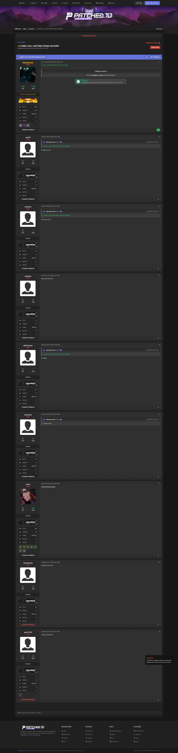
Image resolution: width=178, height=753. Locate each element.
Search (65, 3)
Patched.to (159, 29)
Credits (45, 3)
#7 (159, 483)
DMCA (113, 734)
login (100, 75)
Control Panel (139, 731)
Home (23, 3)
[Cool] (24, 125)
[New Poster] (24, 550)
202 (35, 106)
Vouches (77, 3)
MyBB (149, 750)
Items (137, 741)
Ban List (89, 734)
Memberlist (66, 734)
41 (35, 181)
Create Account (153, 3)
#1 (159, 62)
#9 (159, 631)
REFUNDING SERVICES (89, 36)
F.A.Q (113, 738)
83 (35, 110)
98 (35, 528)
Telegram (101, 3)
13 (35, 607)
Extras (112, 3)
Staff (64, 731)
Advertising (114, 741)
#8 (159, 562)
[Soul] (20, 546)
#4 (159, 275)
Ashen (139, 750)
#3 (159, 206)
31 (35, 389)
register (95, 75)
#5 (159, 344)
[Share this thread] (147, 57)
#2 (159, 136)
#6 (159, 414)
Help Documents (116, 731)
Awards (88, 3)
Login (140, 3)
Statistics (90, 731)
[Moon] (27, 125)
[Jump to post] (61, 142)
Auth (55, 3)
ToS (64, 741)
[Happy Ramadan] (20, 125)
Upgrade (33, 3)
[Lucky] (20, 695)
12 (35, 251)
